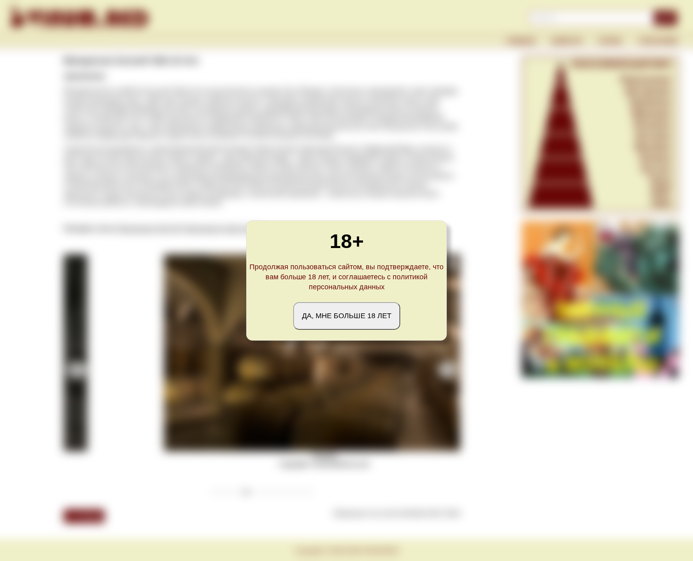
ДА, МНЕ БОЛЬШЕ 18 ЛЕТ (346, 316)
